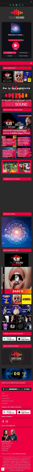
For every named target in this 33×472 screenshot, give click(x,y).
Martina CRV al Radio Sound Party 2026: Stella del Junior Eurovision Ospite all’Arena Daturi (9, 153)
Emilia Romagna (23, 52)
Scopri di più (5, 450)
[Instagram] (13, 5)
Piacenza (10, 52)
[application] (16, 389)
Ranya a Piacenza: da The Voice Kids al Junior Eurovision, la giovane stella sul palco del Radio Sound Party (24, 152)
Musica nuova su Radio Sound (13, 110)
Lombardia (9, 55)
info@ (6, 448)
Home (3, 393)
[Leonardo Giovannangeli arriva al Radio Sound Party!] (16, 124)
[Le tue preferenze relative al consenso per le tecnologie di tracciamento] (2, 469)
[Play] (3, 389)
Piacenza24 (4, 403)
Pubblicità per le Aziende (8, 401)
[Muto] (25, 389)
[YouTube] (16, 5)
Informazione (5, 395)
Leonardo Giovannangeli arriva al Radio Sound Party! (16, 131)
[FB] (10, 5)
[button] (31, 1)
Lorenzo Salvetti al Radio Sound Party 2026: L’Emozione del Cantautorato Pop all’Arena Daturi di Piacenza (23, 141)
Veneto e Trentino (23, 55)
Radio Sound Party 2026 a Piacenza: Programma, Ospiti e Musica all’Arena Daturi (9, 142)
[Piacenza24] (22, 5)
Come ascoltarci (5, 398)
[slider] (14, 389)
